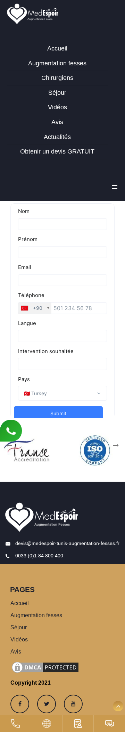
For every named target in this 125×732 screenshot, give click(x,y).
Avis (57, 122)
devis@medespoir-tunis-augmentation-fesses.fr (66, 543)
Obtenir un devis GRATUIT (57, 151)
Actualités (57, 136)
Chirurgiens (57, 77)
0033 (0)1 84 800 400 (38, 555)
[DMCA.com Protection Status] (45, 667)
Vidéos (57, 107)
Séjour (57, 92)
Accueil (57, 48)
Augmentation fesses (57, 63)
